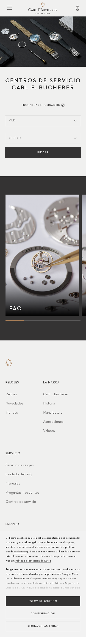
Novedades (14, 403)
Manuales (13, 483)
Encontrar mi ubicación (41, 105)
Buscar (42, 152)
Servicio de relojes (20, 465)
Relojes (11, 394)
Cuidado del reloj (19, 474)
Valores (49, 431)
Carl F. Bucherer (55, 394)
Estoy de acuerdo (43, 601)
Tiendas (12, 413)
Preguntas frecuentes (22, 493)
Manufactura (53, 413)
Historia (49, 403)
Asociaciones (53, 422)
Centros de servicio (21, 502)
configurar (20, 551)
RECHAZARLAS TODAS (43, 626)
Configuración (43, 613)
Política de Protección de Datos (33, 560)
